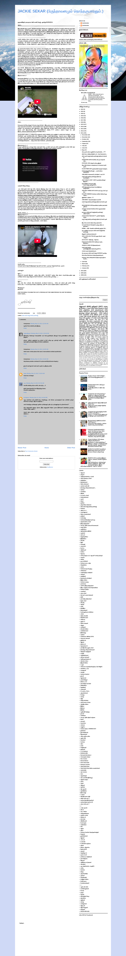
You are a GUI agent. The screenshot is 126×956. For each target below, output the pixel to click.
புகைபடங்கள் (82, 339)
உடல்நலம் (83, 794)
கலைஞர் (82, 672)
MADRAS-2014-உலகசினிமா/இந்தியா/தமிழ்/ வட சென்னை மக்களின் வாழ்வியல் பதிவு (97, 459)
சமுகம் (103, 316)
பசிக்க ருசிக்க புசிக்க (85, 736)
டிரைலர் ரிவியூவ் (84, 679)
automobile (83, 770)
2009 (82, 273)
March (84, 263)
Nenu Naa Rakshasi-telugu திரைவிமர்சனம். (92, 255)
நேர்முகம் (83, 860)
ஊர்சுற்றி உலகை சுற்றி (85, 796)
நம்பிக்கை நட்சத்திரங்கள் (84, 362)
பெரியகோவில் (84, 877)
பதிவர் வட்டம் (101, 319)
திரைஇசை (95, 340)
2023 (82, 109)
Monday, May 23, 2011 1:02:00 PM (38, 397)
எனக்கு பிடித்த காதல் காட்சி (87, 802)
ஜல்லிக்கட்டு (83, 640)
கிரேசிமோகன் (84, 821)
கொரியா (89, 330)
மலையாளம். (94, 329)
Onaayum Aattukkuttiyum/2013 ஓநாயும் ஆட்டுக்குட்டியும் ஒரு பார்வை (96, 430)
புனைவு (89, 334)
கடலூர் (82, 664)
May (83, 150)
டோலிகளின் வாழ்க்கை (86, 843)
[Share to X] (41, 313)
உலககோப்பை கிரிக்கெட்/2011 (101, 344)
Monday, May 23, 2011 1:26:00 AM (39, 349)
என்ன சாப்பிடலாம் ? (85, 804)
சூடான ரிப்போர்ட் (86, 333)
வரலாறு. (82, 696)
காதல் (82, 606)
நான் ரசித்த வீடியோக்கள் (100, 339)
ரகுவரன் (82, 894)
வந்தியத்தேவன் (27, 333)
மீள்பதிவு (89, 340)
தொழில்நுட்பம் (84, 853)
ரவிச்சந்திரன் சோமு (85, 896)
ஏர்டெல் (82, 809)
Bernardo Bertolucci (89, 356)
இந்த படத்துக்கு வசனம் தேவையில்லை (96, 338)
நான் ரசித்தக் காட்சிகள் (86, 683)
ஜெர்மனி (82, 838)
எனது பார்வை (92, 325)
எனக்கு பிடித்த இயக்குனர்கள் (87, 360)
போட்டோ (103, 329)
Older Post (71, 448)
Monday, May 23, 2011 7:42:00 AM (36, 373)
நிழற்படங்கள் (81, 340)
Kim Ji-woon (84, 758)
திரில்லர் (96, 314)
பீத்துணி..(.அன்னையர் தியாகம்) (89, 234)
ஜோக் (106, 327)
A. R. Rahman (84, 751)
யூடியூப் (82, 892)
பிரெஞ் (96, 364)
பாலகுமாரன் (83, 689)
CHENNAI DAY (82, 344)
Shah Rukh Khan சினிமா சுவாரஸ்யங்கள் (90, 768)
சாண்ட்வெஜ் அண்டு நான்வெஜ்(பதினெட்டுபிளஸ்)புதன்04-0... (91, 248)
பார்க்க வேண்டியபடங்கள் (101, 308)
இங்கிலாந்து (90, 344)
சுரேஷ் (25, 373)
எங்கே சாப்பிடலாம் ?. (85, 798)
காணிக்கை (102, 352)
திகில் (89, 339)
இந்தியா (82, 706)
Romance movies (85, 764)
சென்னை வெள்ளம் (85, 674)
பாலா (25, 383)
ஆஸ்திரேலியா (84, 791)
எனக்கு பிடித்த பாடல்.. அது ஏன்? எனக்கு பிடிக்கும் (93, 331)
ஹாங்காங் (83, 749)
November (85, 137)
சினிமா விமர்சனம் (84, 311)
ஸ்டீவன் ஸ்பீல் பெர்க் (85, 911)
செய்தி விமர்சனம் (92, 316)
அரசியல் (105, 313)
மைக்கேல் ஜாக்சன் (85, 888)
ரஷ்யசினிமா (93, 365)
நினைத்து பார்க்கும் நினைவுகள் (88, 649)
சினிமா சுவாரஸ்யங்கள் (94, 321)
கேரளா (82, 719)
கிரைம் (81, 318)
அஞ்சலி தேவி (84, 775)
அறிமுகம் (83, 785)
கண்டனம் (103, 326)
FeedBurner (50, 467)
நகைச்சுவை (81, 338)
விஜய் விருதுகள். (84, 907)
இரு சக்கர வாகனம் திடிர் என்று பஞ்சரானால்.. (92, 222)
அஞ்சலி (82, 604)
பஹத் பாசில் (87, 355)
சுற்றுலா (82, 625)
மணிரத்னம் (92, 343)
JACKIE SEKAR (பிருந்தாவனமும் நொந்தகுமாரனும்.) (60, 11)
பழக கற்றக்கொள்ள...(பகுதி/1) (87, 866)
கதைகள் (100, 331)
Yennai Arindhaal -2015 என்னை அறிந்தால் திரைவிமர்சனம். (96, 440)
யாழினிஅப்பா (102, 325)
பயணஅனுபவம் (82, 321)
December (85, 135)
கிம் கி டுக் (83, 819)
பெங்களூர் (84, 329)
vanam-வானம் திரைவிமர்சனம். (89, 251)
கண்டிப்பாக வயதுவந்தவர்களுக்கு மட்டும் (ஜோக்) (89, 348)
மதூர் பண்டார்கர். (84, 887)
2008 (82, 275)
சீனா (82, 826)
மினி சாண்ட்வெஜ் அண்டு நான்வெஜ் (30, 315)
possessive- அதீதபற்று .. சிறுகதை (90, 239)
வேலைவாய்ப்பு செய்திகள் (86, 578)
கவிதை (106, 331)
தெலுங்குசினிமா (83, 327)
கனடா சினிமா (84, 811)
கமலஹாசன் (105, 348)
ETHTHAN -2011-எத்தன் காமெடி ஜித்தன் (91, 163)
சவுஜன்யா (83, 727)
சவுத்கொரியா (84, 824)
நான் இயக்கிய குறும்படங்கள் (100, 346)
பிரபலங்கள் (83, 740)
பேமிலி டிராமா (84, 881)
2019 (82, 115)
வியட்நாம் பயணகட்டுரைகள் (87, 595)
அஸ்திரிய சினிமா (102, 351)
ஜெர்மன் (82, 346)
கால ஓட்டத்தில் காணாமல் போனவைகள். (90, 525)
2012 (82, 131)
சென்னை (91, 319)
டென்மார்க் (83, 841)
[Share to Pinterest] (45, 313)
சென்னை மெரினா (85, 589)
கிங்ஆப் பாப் (83, 817)
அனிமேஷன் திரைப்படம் (90, 347)
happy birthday (84, 700)
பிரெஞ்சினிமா (82, 334)
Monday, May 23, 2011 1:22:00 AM (39, 323)
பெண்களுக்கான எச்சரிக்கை (87, 612)
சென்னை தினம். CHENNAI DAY (88, 728)
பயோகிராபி (83, 864)
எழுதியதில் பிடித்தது (94, 352)
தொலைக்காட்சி (84, 646)
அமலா (82, 781)
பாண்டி (92, 364)
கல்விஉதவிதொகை (85, 813)
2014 (82, 126)
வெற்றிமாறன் (83, 747)
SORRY (90, 94)
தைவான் (104, 361)
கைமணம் (83, 721)
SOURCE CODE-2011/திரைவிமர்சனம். (91, 245)
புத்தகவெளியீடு (84, 873)
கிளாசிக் (100, 327)
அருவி (82, 783)
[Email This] (38, 313)
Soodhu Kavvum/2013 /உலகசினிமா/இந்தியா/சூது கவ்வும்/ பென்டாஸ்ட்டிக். (97, 449)
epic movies (87, 358)
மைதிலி (80, 347)
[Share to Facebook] (43, 313)
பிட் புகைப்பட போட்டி (85, 691)
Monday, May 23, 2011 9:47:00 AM (35, 383)
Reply (25, 328)
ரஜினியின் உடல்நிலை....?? (88, 197)
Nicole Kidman (88, 357)
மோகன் (82, 890)
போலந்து (95, 351)
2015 (82, 124)
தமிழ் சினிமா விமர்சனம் (86, 504)
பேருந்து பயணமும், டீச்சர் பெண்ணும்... (96, 375)
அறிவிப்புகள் (82, 330)
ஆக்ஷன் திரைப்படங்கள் (84, 323)
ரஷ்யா (98, 355)
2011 (82, 133)
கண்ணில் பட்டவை (85, 668)
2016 (82, 122)
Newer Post (22, 448)
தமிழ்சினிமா (86, 310)
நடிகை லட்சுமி (84, 854)
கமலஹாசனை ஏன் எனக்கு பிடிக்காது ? (97, 393)
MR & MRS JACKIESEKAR (88, 92)
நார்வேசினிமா (97, 349)
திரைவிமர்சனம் (99, 310)
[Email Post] (33, 313)
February (84, 265)
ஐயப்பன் (82, 713)
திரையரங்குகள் (84, 610)
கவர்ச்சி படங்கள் (98, 360)
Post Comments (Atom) (31, 451)
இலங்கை (81, 352)
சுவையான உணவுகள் (85, 638)
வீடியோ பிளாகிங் (84, 616)
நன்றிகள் (106, 321)
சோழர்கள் (83, 834)
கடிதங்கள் (95, 326)
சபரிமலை (83, 725)
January (84, 268)
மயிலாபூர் (83, 574)
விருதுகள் (83, 909)
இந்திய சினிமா (90, 336)
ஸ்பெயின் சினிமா (102, 343)
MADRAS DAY (89, 342)
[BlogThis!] (40, 313)
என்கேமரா (97, 342)
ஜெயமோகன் (83, 678)
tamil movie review (85, 702)
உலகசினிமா (86, 314)
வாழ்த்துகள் (83, 576)
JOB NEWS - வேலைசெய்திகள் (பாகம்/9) (91, 199)
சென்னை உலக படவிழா (99, 333)
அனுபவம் (82, 306)
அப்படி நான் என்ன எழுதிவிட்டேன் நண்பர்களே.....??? (94, 152)
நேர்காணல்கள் (84, 734)
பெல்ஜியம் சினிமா (102, 364)
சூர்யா (80, 361)
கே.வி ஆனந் (83, 823)
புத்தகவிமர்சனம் (87, 351)
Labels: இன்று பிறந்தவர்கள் (87, 585)
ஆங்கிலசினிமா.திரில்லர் (84, 326)
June (83, 148)
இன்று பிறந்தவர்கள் (85, 523)
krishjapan (26, 397)
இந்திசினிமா (92, 327)
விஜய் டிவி (83, 905)
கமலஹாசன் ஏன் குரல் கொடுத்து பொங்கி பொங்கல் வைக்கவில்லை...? (97, 412)
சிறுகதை (96, 330)
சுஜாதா (104, 360)
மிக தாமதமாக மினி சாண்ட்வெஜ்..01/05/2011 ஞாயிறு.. (94, 253)
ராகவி (102, 355)
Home (47, 448)
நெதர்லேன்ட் (83, 687)
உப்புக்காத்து (84, 322)
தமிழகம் (95, 306)
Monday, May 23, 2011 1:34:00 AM (39, 359)
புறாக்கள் (83, 875)
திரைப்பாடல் (88, 346)
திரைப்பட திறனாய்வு (85, 847)
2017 (82, 120)
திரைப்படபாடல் (89, 349)
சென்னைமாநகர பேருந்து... (100, 334)
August (84, 143)
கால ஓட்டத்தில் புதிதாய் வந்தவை (88, 717)
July (83, 145)
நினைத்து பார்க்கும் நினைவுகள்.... (88, 313)
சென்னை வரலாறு (101, 336)
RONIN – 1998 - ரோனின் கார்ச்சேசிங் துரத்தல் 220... (94, 228)
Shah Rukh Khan (85, 766)
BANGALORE (84, 753)
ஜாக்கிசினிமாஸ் (84, 836)
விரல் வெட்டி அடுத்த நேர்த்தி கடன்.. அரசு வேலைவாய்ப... (94, 154)
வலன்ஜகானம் (84, 903)
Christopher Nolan (100, 356)
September (85, 141)
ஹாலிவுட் (88, 318)
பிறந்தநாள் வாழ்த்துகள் (86, 651)
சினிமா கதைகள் (83, 343)
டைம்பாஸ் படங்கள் (85, 495)
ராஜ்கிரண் (83, 900)
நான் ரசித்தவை (84, 858)
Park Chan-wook (97, 357)
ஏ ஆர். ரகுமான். (84, 807)
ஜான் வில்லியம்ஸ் (84, 732)
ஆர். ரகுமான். (84, 789)
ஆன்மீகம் (106, 358)
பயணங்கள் (83, 591)
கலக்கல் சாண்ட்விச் (98, 311)
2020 (82, 113)
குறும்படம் (104, 342)
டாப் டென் (83, 839)
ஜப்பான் (82, 349)
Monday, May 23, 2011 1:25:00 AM (40, 333)
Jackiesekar (85, 23)
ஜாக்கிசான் (101, 353)
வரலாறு (98, 365)
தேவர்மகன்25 (84, 849)
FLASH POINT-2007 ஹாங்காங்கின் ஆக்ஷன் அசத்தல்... (95, 168)
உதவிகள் (82, 634)
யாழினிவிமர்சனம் (84, 655)
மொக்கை (93, 355)
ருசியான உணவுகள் (85, 657)
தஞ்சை (82, 845)
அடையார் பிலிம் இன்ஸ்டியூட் (97, 358)
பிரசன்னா (83, 870)
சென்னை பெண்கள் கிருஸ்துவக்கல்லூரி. (92, 361)
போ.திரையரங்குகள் (83, 365)
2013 (82, 128)
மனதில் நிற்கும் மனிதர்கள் (93, 335)
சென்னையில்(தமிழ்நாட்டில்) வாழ (97, 322)
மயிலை (82, 614)
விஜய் (82, 698)
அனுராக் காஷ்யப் (84, 779)
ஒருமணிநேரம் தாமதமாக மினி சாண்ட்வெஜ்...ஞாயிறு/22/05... (89, 184)
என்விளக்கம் (82, 335)
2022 (82, 111)
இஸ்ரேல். (86, 352)
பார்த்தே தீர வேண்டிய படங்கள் (87, 476)
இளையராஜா (83, 792)
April (83, 261)
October (84, 139)
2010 (82, 270)
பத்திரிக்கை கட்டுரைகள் (98, 362)
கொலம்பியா (95, 353)
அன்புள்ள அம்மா (84, 661)
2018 (82, 118)
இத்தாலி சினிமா (102, 347)
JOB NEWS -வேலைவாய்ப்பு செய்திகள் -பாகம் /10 (93, 174)
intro (82, 774)
